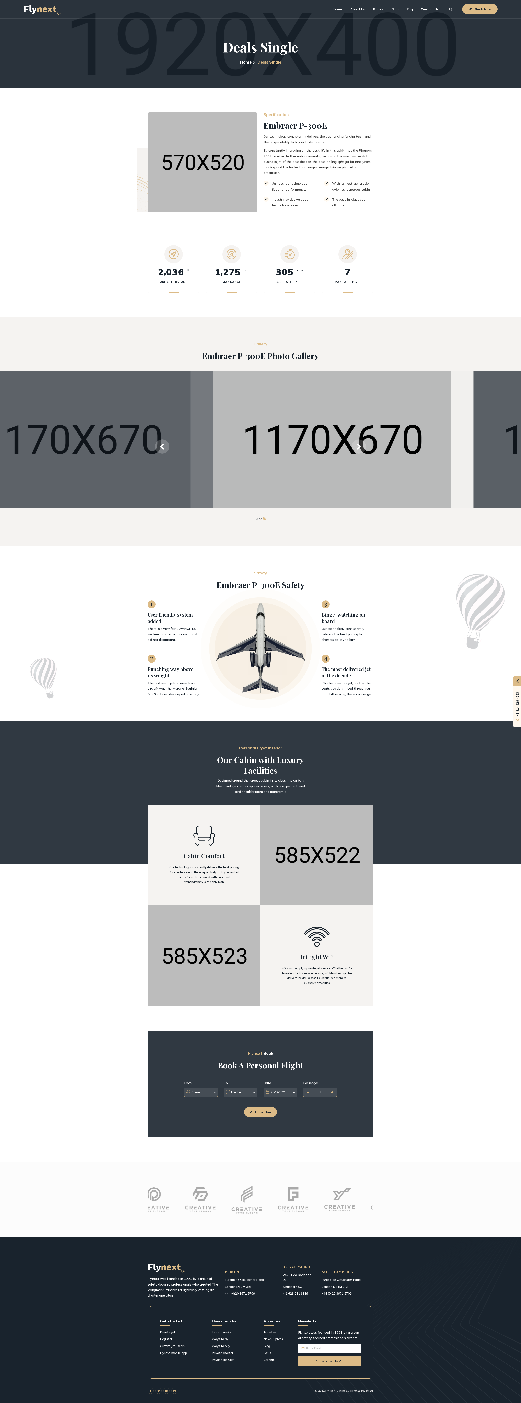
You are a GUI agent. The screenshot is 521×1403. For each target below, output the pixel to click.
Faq (410, 9)
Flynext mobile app (173, 1353)
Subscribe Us (327, 1361)
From (188, 1083)
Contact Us (430, 9)
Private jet (167, 1332)
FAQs (267, 1353)
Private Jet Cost (223, 1360)
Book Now (483, 9)
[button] (162, 446)
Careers (269, 1360)
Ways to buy (221, 1346)
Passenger (310, 1083)
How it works (221, 1332)
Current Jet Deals (172, 1346)
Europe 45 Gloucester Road (244, 1280)
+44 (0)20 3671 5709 (240, 1293)
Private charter (222, 1353)
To (226, 1083)
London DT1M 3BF (238, 1287)
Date (267, 1083)
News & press (273, 1339)
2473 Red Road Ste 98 (297, 1277)
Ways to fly (220, 1339)
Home (337, 9)
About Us (357, 9)
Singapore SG (292, 1287)
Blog (395, 9)
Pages (378, 9)
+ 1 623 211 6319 (295, 1293)
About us (270, 1332)
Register (166, 1339)
